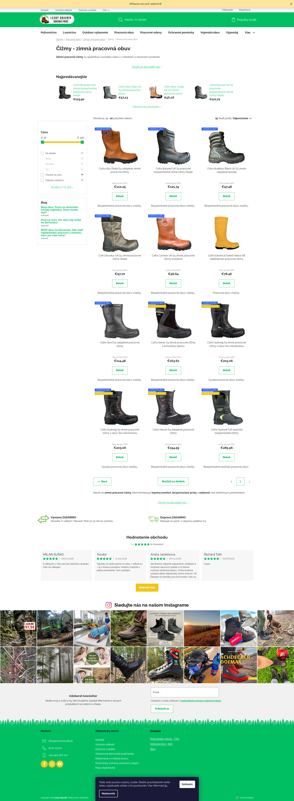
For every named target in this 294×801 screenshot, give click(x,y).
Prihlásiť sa (162, 708)
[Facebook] (44, 764)
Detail (120, 196)
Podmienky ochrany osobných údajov (117, 763)
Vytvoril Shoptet (246, 798)
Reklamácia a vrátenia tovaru (111, 758)
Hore (104, 481)
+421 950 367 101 (57, 755)
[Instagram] (52, 764)
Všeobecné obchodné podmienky (114, 753)
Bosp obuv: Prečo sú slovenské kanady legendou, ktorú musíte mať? (59, 210)
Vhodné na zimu (64, 175)
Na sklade (64, 153)
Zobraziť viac (147, 587)
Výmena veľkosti (63, 10)
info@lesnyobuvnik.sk (60, 740)
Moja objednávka (105, 767)
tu (166, 785)
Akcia (64, 158)
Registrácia (244, 10)
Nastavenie (108, 793)
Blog (153, 749)
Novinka (64, 164)
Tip (64, 169)
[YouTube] (59, 764)
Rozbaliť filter (61, 187)
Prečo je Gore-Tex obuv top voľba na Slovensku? (61, 221)
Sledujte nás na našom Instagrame (151, 605)
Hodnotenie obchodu (147, 537)
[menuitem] (49, 32)
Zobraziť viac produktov (146, 106)
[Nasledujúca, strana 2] (240, 482)
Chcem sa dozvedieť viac (146, 66)
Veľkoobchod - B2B (161, 744)
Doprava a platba (87, 10)
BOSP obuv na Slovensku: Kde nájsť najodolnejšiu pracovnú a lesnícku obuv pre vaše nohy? (62, 233)
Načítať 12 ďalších (173, 481)
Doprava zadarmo (64, 180)
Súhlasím (187, 784)
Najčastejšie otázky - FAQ (164, 738)
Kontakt (44, 10)
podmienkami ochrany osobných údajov (201, 701)
